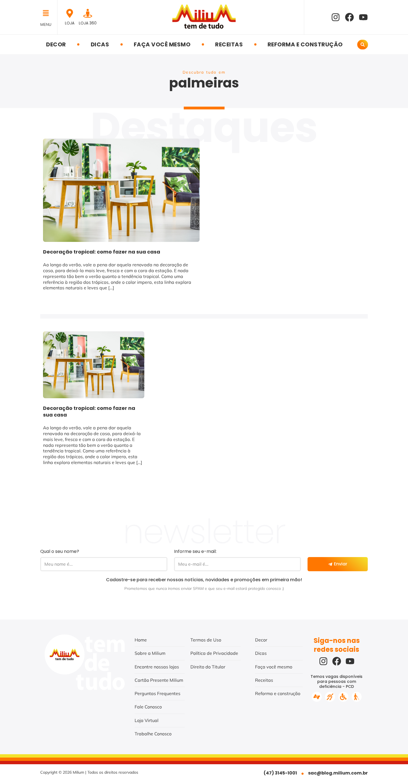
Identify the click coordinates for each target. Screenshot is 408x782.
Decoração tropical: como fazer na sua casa (101, 251)
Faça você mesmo (162, 44)
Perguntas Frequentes (157, 693)
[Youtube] (363, 17)
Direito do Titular (207, 667)
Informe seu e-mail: (195, 551)
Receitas (229, 44)
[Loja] (69, 13)
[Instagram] (335, 17)
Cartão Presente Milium (159, 680)
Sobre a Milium (150, 653)
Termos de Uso (205, 640)
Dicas (100, 44)
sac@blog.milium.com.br (338, 773)
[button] (47, 13)
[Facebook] (349, 17)
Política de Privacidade (214, 653)
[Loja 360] (87, 13)
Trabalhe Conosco (153, 733)
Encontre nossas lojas (157, 667)
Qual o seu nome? (59, 551)
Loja (69, 23)
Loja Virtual (146, 720)
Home (141, 640)
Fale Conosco (148, 707)
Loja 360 (88, 23)
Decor (56, 44)
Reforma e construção (305, 44)
